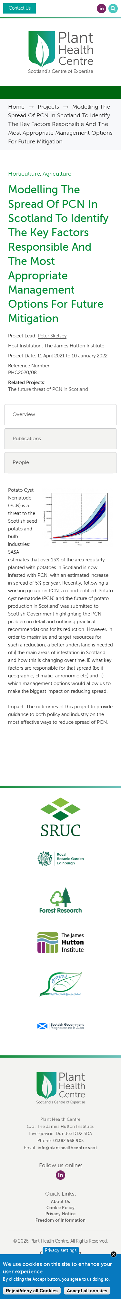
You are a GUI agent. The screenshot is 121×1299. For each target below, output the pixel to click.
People (21, 462)
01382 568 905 (68, 1140)
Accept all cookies (87, 1290)
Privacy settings (60, 1250)
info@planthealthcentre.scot (67, 1147)
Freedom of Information (60, 1220)
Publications (27, 438)
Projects (48, 106)
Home (16, 106)
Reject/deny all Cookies (32, 1290)
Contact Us (19, 8)
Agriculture (57, 173)
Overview (24, 414)
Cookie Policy (60, 1207)
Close (113, 1254)
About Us (60, 1201)
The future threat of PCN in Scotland (48, 389)
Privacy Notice (60, 1213)
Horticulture (24, 173)
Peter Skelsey (52, 335)
